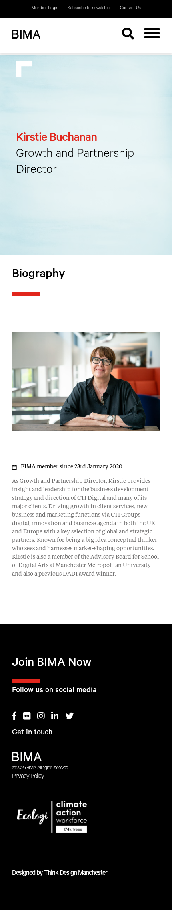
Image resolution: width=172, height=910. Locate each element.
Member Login (45, 8)
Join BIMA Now (52, 664)
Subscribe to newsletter (89, 8)
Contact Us (130, 8)
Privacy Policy (28, 776)
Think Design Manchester (75, 873)
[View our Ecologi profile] (86, 818)
